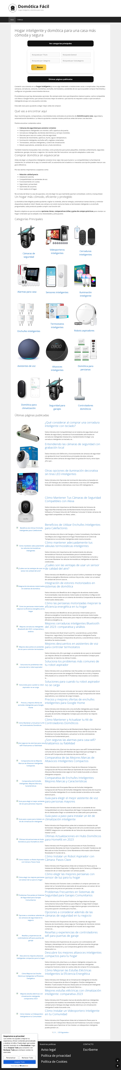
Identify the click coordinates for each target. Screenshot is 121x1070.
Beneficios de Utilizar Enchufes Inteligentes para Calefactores (72, 526)
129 (59, 1032)
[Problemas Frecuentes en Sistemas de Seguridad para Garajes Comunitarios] (31, 897)
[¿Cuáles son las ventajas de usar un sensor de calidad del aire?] (31, 569)
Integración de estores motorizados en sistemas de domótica (70, 584)
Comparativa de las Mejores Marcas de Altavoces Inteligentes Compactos (69, 759)
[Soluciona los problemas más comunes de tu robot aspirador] (31, 665)
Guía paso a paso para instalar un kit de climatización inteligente (70, 817)
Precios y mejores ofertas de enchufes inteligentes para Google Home (69, 701)
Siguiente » (65, 1032)
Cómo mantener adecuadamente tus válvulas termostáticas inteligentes (68, 544)
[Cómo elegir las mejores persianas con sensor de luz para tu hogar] (31, 878)
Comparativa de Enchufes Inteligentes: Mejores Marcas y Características (69, 779)
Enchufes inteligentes (28, 331)
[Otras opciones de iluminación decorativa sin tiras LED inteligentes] (31, 484)
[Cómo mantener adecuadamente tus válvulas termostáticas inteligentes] (31, 548)
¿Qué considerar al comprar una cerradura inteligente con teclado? (72, 424)
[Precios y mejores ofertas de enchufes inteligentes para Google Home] (31, 705)
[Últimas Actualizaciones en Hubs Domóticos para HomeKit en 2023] (31, 840)
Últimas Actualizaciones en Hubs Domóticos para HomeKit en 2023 (73, 837)
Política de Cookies (54, 1061)
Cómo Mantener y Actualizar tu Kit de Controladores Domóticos (69, 721)
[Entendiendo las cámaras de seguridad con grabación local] (31, 457)
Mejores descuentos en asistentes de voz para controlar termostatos (71, 645)
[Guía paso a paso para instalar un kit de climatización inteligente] (31, 820)
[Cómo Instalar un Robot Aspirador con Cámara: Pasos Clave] (31, 860)
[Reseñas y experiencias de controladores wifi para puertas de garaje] (31, 938)
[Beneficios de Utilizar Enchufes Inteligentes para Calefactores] (31, 529)
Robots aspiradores (84, 330)
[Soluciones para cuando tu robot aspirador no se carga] (31, 686)
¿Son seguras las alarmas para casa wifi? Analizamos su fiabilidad (70, 741)
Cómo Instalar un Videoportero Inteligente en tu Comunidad (72, 1012)
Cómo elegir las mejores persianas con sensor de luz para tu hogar (70, 875)
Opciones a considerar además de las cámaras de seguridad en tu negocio (69, 913)
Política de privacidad (56, 1055)
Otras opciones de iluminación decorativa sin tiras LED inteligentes (71, 472)
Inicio (12, 20)
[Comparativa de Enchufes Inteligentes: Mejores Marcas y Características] (31, 783)
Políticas (20, 20)
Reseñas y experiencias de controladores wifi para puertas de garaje (71, 934)
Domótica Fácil (33, 6)
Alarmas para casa (26, 291)
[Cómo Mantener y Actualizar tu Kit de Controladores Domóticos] (31, 724)
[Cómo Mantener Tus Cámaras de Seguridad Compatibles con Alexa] (31, 511)
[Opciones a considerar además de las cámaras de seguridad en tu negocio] (31, 917)
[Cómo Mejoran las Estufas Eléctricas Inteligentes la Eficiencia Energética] (31, 976)
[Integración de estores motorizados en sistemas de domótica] (31, 587)
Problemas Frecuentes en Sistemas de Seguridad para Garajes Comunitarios (69, 893)
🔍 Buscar (39, 67)
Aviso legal (48, 1050)
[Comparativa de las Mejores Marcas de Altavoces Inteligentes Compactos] (31, 763)
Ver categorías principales (60, 43)
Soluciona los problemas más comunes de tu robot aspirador (72, 663)
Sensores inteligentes (57, 292)
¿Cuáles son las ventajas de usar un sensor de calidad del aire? (72, 566)
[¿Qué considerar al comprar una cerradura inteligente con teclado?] (31, 433)
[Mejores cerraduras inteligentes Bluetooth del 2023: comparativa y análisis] (31, 629)
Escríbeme (90, 1050)
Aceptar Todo (19, 1062)
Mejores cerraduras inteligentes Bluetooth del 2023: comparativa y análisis (72, 625)
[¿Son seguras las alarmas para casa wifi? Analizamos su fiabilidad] (31, 744)
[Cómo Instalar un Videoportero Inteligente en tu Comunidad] (31, 1015)
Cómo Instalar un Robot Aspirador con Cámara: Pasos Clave (69, 858)
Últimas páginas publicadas (60, 79)
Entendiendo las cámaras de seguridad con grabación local (72, 445)
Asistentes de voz (26, 365)
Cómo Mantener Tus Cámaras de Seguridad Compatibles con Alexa (73, 499)
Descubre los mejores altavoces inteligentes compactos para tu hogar (73, 954)
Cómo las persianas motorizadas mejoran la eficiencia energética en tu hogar (73, 604)
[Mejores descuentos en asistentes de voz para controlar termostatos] (31, 648)
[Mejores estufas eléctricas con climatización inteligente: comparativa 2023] (31, 996)
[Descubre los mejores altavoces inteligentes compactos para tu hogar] (31, 957)
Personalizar (11, 1058)
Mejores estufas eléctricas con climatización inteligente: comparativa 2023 (73, 992)
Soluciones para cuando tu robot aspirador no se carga (72, 683)
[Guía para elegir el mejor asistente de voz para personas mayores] (31, 802)
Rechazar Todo (27, 1058)
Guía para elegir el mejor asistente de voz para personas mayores (71, 799)
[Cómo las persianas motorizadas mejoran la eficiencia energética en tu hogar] (31, 609)
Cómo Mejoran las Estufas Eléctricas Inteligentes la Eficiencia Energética (68, 972)
